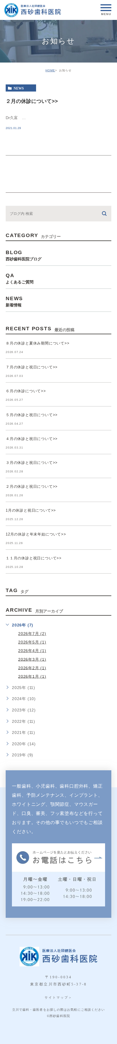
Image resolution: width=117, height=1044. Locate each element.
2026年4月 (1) (32, 650)
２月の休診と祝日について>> (32, 486)
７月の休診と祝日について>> (32, 367)
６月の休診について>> (26, 391)
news (19, 88)
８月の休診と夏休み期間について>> (38, 343)
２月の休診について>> (32, 101)
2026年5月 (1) (32, 642)
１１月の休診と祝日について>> (34, 558)
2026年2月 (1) (32, 667)
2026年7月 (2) (32, 633)
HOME (50, 70)
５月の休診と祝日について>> (32, 415)
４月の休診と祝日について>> (32, 439)
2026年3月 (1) (32, 659)
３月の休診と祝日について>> (32, 462)
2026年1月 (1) (32, 676)
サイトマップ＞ (59, 997)
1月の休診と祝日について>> (31, 510)
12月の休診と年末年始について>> (36, 534)
